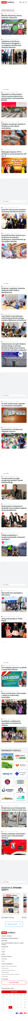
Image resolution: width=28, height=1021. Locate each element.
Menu (20, 2)
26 (10, 1007)
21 (17, 1004)
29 (21, 1007)
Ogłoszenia (4, 979)
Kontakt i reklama (6, 936)
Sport (3, 951)
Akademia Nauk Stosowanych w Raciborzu (10, 974)
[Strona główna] (8, 2)
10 (3, 1002)
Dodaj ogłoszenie (14, 982)
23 (24, 1004)
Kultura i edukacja (6, 956)
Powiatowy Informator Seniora (8, 970)
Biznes (3, 954)
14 (17, 1002)
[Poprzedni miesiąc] (24, 991)
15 (21, 1002)
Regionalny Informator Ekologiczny (9, 966)
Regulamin (4, 940)
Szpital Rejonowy (5, 972)
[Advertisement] (14, 79)
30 (24, 1007)
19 (10, 1004)
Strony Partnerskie (7, 964)
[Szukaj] (26, 2)
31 (3, 1009)
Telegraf (3, 949)
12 (10, 1002)
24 (3, 1007)
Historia (3, 961)
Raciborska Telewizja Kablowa (9, 938)
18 (6, 1004)
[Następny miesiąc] (3, 991)
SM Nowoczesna (4, 968)
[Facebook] (17, 1014)
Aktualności (5, 13)
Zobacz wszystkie (12, 924)
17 (3, 1004)
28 (17, 1007)
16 (24, 1002)
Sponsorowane (4, 976)
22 (21, 1004)
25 (6, 1007)
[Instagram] (21, 1014)
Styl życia (4, 959)
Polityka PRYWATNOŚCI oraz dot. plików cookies (12, 943)
